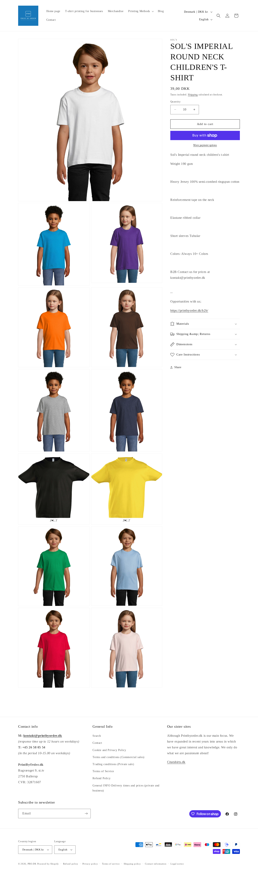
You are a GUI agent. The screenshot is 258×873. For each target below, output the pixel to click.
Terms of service (111, 863)
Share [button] (177, 367)
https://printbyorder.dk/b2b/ (189, 310)
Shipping (193, 94)
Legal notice (177, 863)
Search (97, 735)
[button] (140, 11)
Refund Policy (101, 778)
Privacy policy (90, 863)
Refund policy (70, 863)
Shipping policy (132, 863)
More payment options (205, 145)
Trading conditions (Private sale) (113, 764)
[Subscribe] (86, 813)
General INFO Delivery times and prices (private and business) (126, 788)
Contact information (155, 863)
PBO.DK (32, 864)
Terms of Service (103, 771)
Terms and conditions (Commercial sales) (118, 757)
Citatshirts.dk (176, 762)
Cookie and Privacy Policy (109, 749)
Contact (97, 742)
